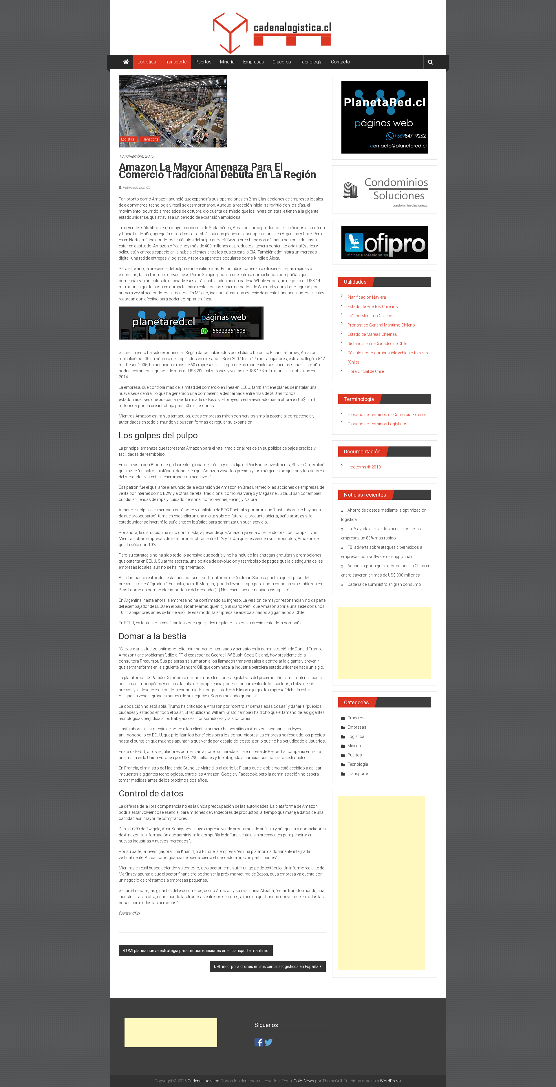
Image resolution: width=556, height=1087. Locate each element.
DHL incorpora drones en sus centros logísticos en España (266, 966)
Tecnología (311, 62)
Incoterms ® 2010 (364, 467)
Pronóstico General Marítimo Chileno (381, 325)
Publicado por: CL (136, 187)
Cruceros (281, 62)
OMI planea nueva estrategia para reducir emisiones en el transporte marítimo (197, 950)
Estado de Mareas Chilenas (372, 334)
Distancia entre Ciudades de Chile (377, 343)
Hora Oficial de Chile (366, 371)
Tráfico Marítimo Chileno (370, 315)
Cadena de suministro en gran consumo (384, 584)
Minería (227, 62)
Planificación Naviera (367, 297)
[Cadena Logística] (126, 62)
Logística (147, 62)
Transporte (176, 62)
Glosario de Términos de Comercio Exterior (387, 414)
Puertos (203, 62)
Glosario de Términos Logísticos (377, 424)
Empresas (253, 62)
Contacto (340, 62)
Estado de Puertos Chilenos (373, 306)
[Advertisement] (384, 643)
